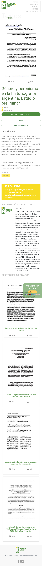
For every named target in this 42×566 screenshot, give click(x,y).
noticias (35, 7)
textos (35, 2)
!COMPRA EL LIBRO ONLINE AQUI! (21, 114)
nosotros (34, 4)
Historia (5, 175)
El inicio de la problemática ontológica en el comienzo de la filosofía (21, 396)
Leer (21, 120)
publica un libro (32, 11)
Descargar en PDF (21, 125)
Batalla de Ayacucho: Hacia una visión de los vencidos (21, 329)
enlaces (35, 9)
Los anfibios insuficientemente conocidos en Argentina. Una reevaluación (21, 463)
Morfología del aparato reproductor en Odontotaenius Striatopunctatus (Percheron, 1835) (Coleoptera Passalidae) (21, 529)
